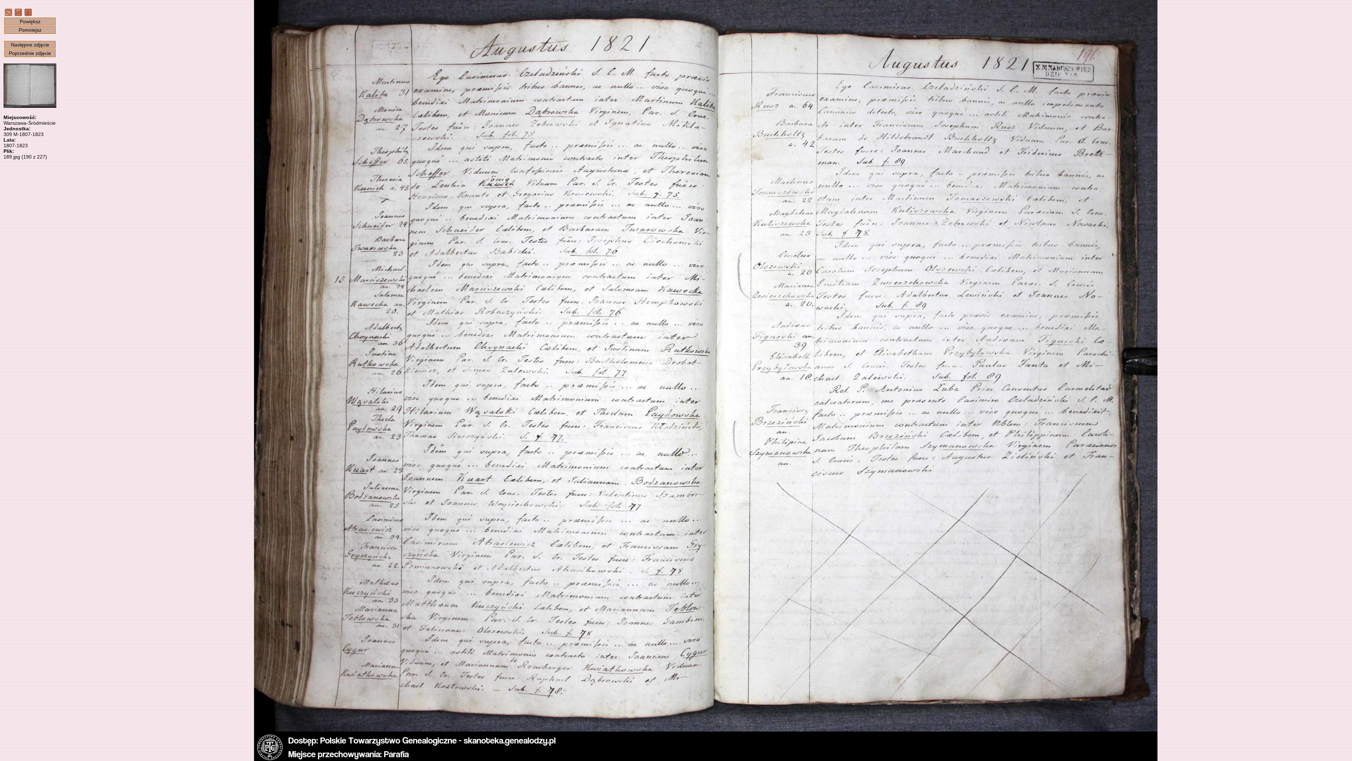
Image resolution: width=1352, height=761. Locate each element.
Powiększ (30, 21)
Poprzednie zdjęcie (30, 53)
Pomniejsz (30, 30)
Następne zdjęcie (30, 45)
